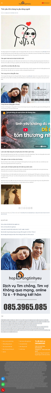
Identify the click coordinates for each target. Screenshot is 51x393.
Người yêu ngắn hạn (36, 321)
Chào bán (39, 362)
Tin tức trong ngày (27, 370)
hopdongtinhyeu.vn (31, 212)
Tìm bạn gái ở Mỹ (44, 376)
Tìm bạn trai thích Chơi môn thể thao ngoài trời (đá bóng (18, 381)
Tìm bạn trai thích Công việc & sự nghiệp (36, 381)
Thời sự (10, 370)
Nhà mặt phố (42, 321)
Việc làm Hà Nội (8, 331)
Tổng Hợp (48, 330)
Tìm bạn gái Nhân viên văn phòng (10, 376)
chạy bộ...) (43, 362)
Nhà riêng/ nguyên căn (5, 323)
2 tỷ (6, 362)
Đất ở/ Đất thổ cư (14, 331)
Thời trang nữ (21, 370)
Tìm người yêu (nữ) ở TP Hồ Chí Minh (39, 330)
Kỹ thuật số (26, 365)
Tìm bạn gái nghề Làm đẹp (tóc (36, 375)
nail (17, 367)
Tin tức (13, 212)
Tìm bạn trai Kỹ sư (41, 378)
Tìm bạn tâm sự (15, 330)
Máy (40, 365)
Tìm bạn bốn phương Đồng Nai (25, 373)
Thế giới (44, 368)
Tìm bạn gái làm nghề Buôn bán (25, 375)
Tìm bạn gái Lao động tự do (14, 375)
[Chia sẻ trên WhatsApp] (19, 208)
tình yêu (44, 51)
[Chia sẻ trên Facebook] (22, 208)
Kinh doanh (22, 365)
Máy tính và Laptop (17, 321)
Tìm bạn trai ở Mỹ (41, 328)
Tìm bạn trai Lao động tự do (6, 328)
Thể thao (7, 370)
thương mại (18, 323)
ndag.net (37, 212)
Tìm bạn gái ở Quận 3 (10, 378)
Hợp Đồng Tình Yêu (14, 12)
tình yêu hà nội (45, 212)
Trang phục (37, 370)
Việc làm (2, 331)
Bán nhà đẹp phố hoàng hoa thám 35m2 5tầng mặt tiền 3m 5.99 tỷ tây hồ (17, 234)
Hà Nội (13, 365)
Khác (2, 321)
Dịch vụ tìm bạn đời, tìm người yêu (8, 226)
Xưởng (42, 386)
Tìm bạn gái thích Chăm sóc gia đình (8, 326)
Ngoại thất (24, 367)
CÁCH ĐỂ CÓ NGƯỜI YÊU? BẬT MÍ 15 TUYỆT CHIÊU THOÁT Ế (15, 229)
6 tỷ (14, 362)
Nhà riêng (47, 321)
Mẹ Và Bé (14, 367)
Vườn (39, 386)
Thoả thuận (36, 368)
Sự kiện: (11, 323)
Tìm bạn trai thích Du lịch (8, 383)
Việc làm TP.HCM (35, 386)
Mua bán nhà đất (7, 321)
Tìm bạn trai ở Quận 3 (43, 383)
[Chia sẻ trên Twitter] (24, 208)
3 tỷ (8, 362)
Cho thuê (34, 362)
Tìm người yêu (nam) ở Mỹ (27, 384)
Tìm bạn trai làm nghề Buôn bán (17, 328)
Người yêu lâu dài (29, 321)
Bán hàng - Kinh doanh (25, 362)
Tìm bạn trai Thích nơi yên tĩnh (18, 383)
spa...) (26, 368)
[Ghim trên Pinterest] (29, 208)
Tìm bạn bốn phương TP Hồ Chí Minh (13, 373)
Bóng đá (30, 362)
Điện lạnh (45, 386)
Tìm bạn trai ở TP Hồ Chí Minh (6, 330)
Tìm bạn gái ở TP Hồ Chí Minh (30, 326)
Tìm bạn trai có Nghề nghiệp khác (42, 326)
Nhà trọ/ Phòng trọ (21, 368)
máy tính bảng (44, 365)
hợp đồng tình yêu (24, 212)
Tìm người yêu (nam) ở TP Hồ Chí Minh (25, 330)
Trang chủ (23, 323)
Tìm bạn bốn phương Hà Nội (37, 323)
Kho (16, 365)
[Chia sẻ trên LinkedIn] (31, 208)
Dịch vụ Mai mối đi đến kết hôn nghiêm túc (10, 224)
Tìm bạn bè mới (28, 323)
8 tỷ (17, 362)
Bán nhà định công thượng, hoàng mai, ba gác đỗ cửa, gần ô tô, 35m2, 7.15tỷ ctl (18, 232)
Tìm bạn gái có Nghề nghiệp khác (38, 373)
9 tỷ (19, 362)
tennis (14, 323)
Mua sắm (12, 321)
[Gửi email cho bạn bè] (27, 208)
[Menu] (2, 3)
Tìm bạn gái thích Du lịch (19, 326)
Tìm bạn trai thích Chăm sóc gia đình (30, 328)
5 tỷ (11, 362)
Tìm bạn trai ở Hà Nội (28, 383)
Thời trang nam (15, 370)
